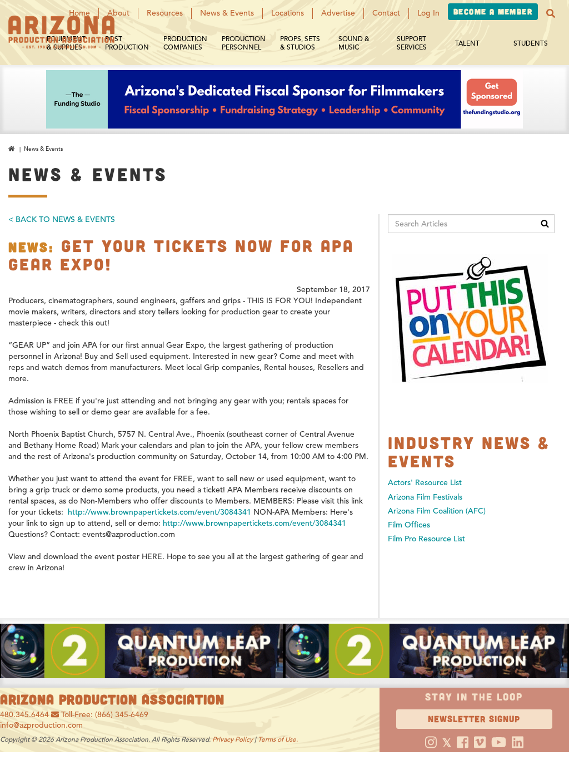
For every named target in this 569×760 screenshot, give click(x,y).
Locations (287, 13)
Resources (165, 13)
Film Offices (409, 525)
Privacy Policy (232, 739)
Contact (386, 13)
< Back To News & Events (61, 219)
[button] (550, 13)
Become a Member (492, 11)
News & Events (227, 13)
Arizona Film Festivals (425, 497)
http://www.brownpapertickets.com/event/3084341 (159, 512)
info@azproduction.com (41, 725)
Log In (428, 13)
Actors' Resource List (425, 482)
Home (79, 13)
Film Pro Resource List (426, 539)
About (118, 13)
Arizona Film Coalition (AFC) (437, 511)
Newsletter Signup (474, 718)
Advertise (338, 13)
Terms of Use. (278, 739)
